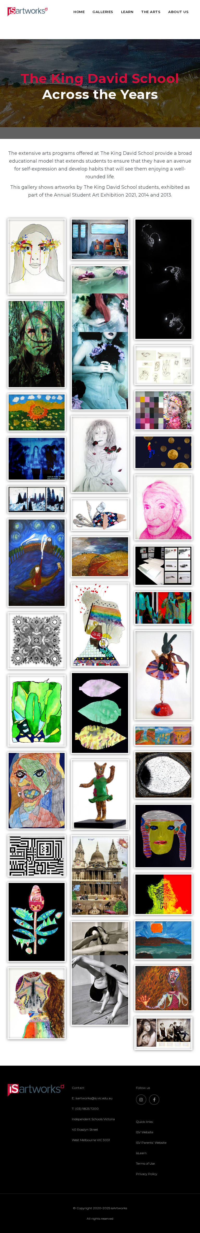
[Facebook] (154, 1099)
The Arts (150, 12)
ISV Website (144, 1132)
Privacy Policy (146, 1174)
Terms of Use (145, 1163)
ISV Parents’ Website (151, 1142)
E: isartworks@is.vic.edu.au (92, 1098)
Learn (127, 12)
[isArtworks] (27, 11)
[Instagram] (141, 1099)
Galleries (102, 12)
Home (79, 12)
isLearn (141, 1153)
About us (178, 12)
